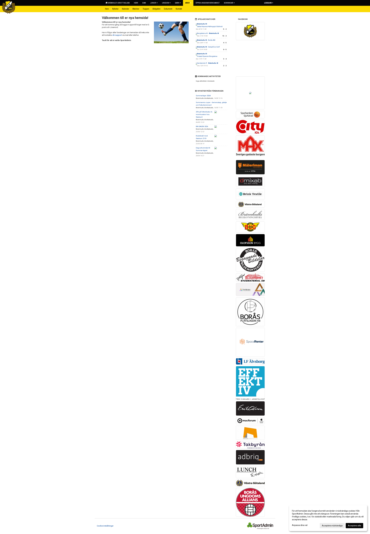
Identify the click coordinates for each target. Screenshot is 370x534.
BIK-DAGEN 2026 (202, 126)
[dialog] (328, 518)
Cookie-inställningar (105, 526)
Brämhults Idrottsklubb (118, 3)
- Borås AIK (206, 40)
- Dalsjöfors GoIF (208, 47)
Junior (153, 3)
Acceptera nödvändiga (332, 525)
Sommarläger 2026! (203, 96)
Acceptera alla (354, 525)
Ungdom (165, 3)
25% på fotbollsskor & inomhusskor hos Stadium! (204, 114)
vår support (117, 35)
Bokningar (228, 3)
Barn (177, 3)
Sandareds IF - (207, 63)
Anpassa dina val (299, 525)
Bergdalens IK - (208, 33)
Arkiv (187, 3)
